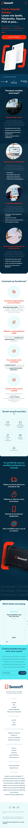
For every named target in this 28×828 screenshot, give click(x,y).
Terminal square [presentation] (14, 792)
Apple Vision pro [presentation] (14, 767)
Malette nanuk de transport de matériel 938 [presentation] (14, 790)
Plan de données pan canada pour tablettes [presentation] (14, 780)
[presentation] (7, 3)
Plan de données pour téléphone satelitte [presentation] (14, 783)
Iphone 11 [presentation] (14, 750)
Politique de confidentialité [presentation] (14, 711)
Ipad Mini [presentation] (14, 720)
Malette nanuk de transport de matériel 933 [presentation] (14, 785)
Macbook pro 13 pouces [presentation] (14, 739)
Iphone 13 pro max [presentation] (14, 757)
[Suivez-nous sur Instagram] (18, 807)
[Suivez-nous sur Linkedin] (14, 807)
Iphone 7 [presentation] (14, 748)
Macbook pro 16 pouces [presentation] (14, 733)
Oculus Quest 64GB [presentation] (14, 765)
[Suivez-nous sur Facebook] (10, 807)
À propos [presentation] (14, 702)
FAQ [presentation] (14, 704)
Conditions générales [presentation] (14, 709)
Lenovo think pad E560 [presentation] (14, 737)
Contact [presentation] (14, 707)
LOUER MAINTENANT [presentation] (14, 37)
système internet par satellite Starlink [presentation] (14, 794)
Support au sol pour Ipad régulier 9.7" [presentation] (14, 776)
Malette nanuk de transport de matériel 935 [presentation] (14, 787)
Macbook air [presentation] (14, 735)
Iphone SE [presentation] (14, 752)
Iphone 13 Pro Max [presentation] (14, 755)
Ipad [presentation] (14, 722)
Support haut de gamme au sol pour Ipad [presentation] (14, 778)
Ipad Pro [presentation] (14, 724)
